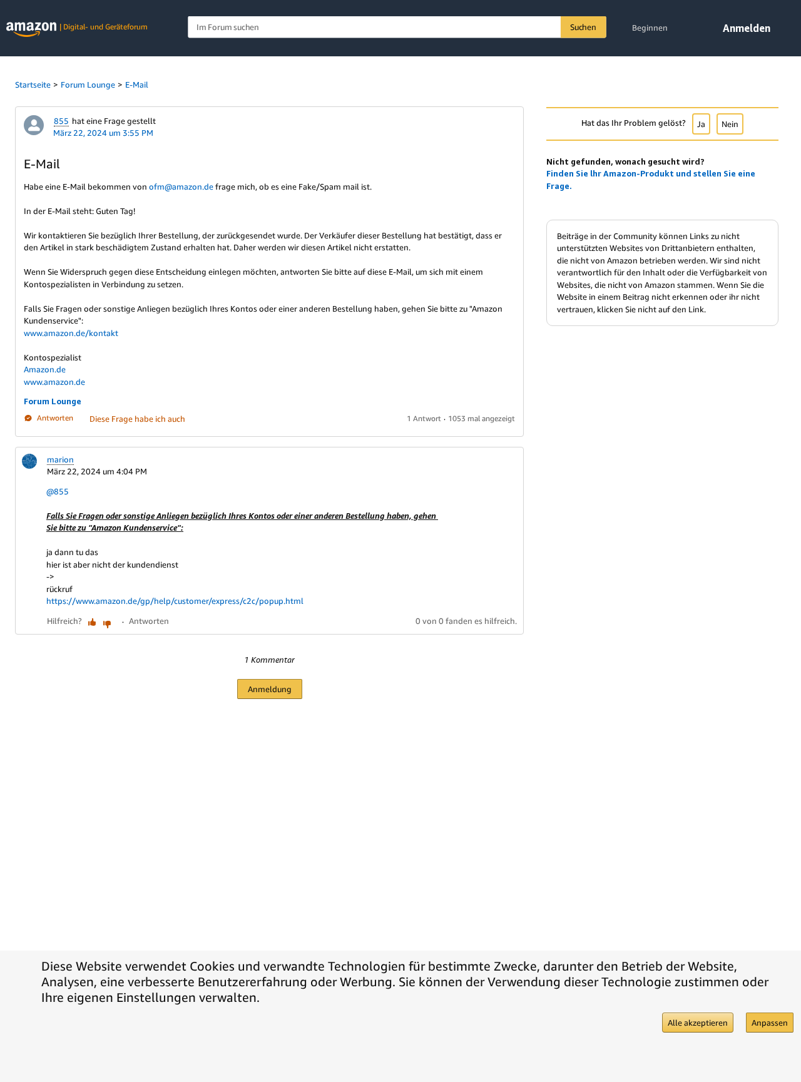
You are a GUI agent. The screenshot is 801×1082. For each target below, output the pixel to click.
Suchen (583, 27)
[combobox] (397, 27)
